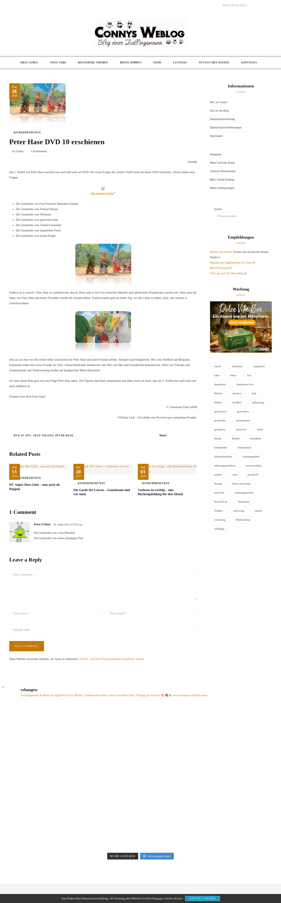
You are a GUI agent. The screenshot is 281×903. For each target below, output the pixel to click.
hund (260, 429)
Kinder (236, 438)
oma (234, 474)
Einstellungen (202, 898)
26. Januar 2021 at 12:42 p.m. (67, 524)
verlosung (219, 519)
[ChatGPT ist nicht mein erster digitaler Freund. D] (176, 777)
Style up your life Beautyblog (227, 273)
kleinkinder (220, 447)
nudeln (218, 474)
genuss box (220, 411)
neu (28, 435)
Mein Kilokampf (219, 268)
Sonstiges (249, 62)
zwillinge (219, 528)
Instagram (215, 154)
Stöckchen (244, 501)
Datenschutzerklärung (222, 119)
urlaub (258, 510)
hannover (241, 429)
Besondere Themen (93, 62)
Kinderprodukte (27, 132)
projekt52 (253, 474)
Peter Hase (64, 435)
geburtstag (258, 402)
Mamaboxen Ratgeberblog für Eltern (231, 262)
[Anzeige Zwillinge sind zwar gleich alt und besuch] (104, 764)
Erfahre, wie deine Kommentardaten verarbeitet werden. (112, 659)
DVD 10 (19, 435)
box (249, 375)
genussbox (243, 411)
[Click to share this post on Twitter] (181, 435)
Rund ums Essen (241, 483)
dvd (254, 393)
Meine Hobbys (131, 62)
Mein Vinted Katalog (222, 179)
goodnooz (219, 429)
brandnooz (220, 384)
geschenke (220, 420)
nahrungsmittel (251, 456)
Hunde (218, 438)
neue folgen (43, 435)
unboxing (238, 510)
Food (157, 62)
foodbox (237, 402)
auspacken (259, 366)
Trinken (218, 510)
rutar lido (219, 492)
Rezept (218, 483)
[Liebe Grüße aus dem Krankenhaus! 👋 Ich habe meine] (33, 740)
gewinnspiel (243, 420)
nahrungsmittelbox (224, 465)
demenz (237, 393)
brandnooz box (245, 384)
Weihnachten (243, 519)
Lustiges (180, 62)
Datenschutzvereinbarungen (226, 127)
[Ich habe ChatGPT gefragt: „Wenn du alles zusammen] (247, 756)
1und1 (217, 366)
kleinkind (255, 438)
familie (218, 402)
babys (233, 375)
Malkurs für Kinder (221, 252)
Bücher (218, 393)
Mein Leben (29, 62)
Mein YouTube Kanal (222, 162)
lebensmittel (244, 447)
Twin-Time (58, 62)
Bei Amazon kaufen (102, 193)
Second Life (221, 501)
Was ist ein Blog (219, 110)
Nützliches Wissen (214, 62)
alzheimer (237, 366)
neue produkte (254, 465)
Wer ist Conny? (219, 102)
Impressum (216, 135)
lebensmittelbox (223, 456)
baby (217, 375)
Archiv (218, 209)
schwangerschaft (244, 492)
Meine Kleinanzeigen (222, 188)
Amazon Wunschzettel (223, 171)
